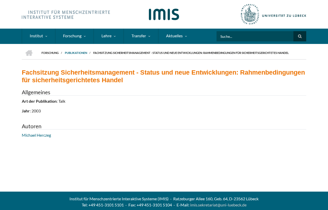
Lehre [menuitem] (106, 35)
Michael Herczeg (36, 135)
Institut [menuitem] (36, 35)
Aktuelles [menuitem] (174, 35)
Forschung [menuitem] (72, 35)
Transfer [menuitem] (138, 35)
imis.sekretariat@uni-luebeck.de (218, 204)
